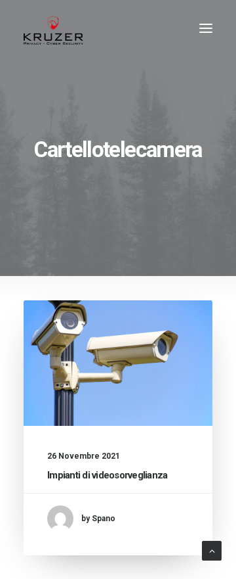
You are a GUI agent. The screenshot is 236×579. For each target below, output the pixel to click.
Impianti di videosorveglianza (107, 475)
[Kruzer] (53, 28)
